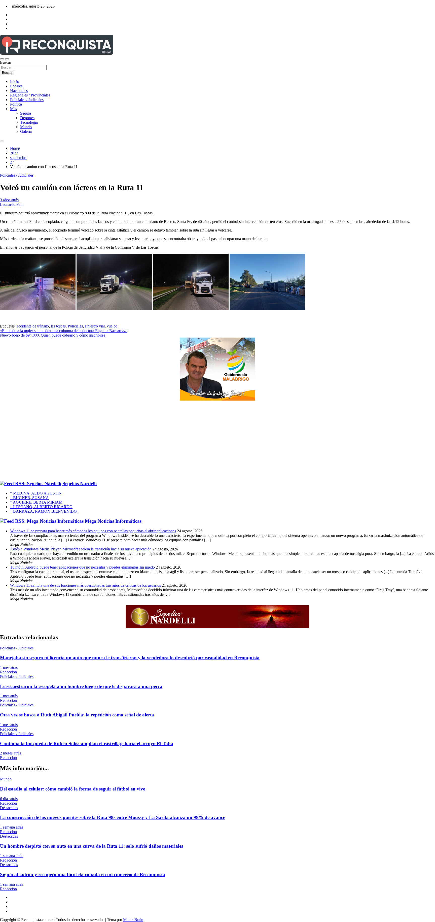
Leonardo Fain (11, 204)
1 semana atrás (11, 827)
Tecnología (29, 122)
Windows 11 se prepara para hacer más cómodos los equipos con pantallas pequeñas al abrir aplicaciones (93, 531)
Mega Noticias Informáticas (113, 521)
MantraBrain (133, 919)
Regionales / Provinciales (30, 95)
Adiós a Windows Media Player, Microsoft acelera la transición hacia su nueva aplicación (81, 549)
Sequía (25, 113)
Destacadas (9, 808)
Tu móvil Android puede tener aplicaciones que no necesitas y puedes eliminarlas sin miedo (82, 567)
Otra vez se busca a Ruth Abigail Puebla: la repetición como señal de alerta (77, 714)
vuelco (112, 326)
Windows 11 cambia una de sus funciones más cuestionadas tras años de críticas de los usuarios (85, 585)
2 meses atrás (10, 753)
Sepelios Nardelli (79, 483)
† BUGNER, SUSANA (29, 498)
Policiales (75, 326)
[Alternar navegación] (2, 59)
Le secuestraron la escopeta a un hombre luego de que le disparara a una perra (81, 686)
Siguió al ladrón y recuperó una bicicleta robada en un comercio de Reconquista (82, 874)
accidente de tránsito (33, 326)
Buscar (5, 62)
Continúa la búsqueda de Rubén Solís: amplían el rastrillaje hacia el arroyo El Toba (86, 743)
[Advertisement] (217, 441)
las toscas (58, 326)
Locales (16, 86)
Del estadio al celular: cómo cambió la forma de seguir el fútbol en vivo (73, 789)
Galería (26, 131)
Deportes (27, 118)
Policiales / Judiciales (27, 99)
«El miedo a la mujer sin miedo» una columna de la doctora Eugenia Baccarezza (63, 330)
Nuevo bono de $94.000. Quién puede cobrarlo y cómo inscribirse (52, 335)
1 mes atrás (9, 667)
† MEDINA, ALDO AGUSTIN (36, 493)
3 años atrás (9, 200)
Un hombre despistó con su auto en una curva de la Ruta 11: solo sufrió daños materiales (91, 846)
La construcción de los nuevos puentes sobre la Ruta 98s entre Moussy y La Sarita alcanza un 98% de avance (112, 817)
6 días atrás (9, 799)
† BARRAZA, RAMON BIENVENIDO (43, 511)
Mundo (26, 127)
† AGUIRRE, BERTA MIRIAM (36, 502)
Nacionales (19, 90)
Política (16, 104)
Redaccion (8, 672)
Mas (13, 109)
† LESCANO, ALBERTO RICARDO (41, 507)
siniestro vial (95, 326)
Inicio (14, 81)
